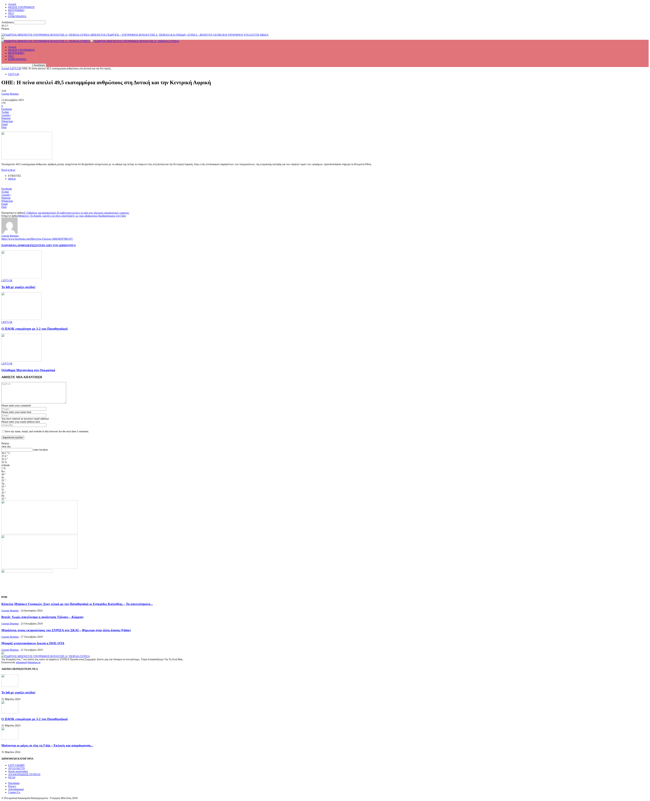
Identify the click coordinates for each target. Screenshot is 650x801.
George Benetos (10, 93)
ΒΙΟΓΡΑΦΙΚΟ (16, 10)
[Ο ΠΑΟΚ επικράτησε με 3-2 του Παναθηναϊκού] (21, 319)
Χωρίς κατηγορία (18, 771)
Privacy (12, 786)
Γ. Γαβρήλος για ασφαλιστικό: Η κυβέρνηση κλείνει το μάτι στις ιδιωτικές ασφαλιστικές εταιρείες (76, 212)
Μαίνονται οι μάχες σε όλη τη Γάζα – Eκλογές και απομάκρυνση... (47, 745)
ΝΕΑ (11, 13)
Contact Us (14, 792)
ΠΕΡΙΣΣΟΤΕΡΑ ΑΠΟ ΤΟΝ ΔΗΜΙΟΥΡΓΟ (51, 245)
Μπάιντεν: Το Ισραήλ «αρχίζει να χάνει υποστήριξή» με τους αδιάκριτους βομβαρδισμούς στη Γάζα (72, 215)
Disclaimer (14, 783)
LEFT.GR (15, 68)
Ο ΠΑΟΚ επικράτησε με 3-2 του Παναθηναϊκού (34, 328)
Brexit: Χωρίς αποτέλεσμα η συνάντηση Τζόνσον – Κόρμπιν (42, 617)
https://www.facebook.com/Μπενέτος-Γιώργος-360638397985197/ (37, 238)
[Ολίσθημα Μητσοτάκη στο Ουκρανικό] (21, 360)
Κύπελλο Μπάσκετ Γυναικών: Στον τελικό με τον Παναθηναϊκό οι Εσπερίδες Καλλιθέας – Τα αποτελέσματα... (77, 604)
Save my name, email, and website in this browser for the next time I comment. (47, 431)
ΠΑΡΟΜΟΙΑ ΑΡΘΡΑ (13, 245)
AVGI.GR (16, 768)
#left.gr (12, 178)
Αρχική (12, 4)
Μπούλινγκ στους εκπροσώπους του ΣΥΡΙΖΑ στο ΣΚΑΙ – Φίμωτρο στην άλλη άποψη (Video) (66, 630)
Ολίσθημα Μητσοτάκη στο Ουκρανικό (28, 370)
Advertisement (16, 789)
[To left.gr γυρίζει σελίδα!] (21, 277)
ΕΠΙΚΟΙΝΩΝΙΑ (17, 16)
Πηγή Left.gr (8, 170)
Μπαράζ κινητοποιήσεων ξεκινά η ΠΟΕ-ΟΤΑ (32, 643)
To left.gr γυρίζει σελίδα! (18, 287)
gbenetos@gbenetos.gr (28, 662)
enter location (40, 449)
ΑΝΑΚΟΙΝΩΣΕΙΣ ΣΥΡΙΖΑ (24, 774)
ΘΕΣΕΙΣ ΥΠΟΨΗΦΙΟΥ (21, 7)
